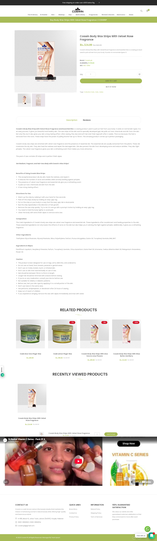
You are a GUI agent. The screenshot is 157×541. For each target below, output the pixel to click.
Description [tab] (71, 120)
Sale (96, 92)
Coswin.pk (88, 60)
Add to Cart (111, 81)
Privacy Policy (74, 517)
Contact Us (73, 513)
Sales (101, 92)
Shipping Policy (96, 513)
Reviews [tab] (87, 120)
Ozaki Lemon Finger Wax (62, 354)
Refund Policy (95, 509)
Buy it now (111, 87)
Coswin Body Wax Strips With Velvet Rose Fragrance (32, 419)
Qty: (81, 74)
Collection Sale (89, 92)
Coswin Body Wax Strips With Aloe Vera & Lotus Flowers (94, 355)
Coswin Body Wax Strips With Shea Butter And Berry (126, 355)
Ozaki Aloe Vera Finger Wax (30, 354)
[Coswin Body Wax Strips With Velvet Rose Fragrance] (24, 100)
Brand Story (73, 509)
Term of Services (96, 517)
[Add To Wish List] (139, 74)
